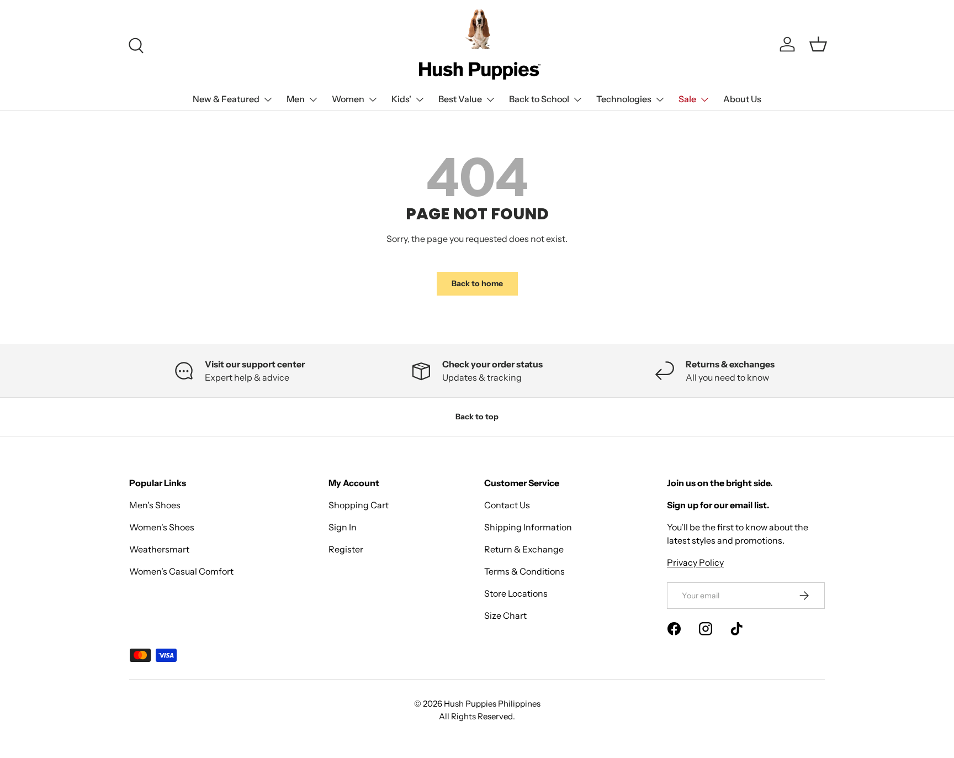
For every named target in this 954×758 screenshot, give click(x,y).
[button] (818, 44)
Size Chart (505, 615)
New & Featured (226, 98)
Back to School (539, 98)
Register (345, 549)
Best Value (460, 98)
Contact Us (507, 504)
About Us (742, 98)
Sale (687, 98)
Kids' (401, 98)
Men (296, 98)
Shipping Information (528, 527)
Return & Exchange (524, 549)
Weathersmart (159, 549)
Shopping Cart (358, 504)
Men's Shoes (155, 504)
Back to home (477, 283)
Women (348, 98)
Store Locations (516, 593)
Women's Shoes (161, 527)
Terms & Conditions (524, 571)
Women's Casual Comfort (181, 571)
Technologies (623, 98)
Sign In (342, 527)
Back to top (477, 417)
